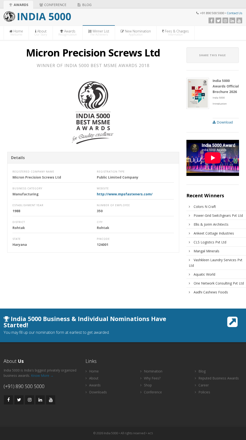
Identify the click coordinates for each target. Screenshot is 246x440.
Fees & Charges (176, 33)
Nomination (152, 371)
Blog (86, 4)
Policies (203, 392)
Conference (54, 4)
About (40, 33)
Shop (147, 385)
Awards (20, 4)
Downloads (97, 392)
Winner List (99, 33)
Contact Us (234, 13)
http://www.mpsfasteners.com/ (125, 194)
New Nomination (137, 33)
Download (224, 122)
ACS (150, 433)
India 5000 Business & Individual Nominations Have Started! (85, 322)
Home (16, 33)
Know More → (42, 375)
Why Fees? (151, 378)
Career (203, 385)
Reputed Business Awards (218, 378)
